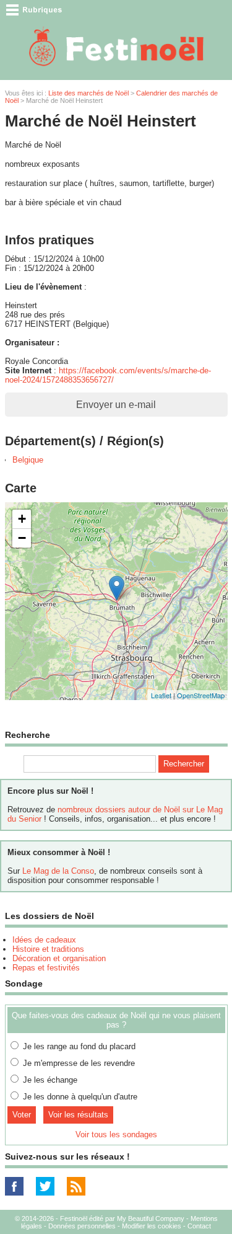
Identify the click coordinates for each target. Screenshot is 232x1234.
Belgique (27, 459)
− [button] (22, 538)
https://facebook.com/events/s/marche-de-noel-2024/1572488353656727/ (108, 375)
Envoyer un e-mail (116, 404)
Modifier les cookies (151, 1226)
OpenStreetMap (201, 695)
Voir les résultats (78, 1114)
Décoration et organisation (59, 958)
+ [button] (22, 518)
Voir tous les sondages (116, 1134)
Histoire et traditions (48, 949)
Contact (199, 1226)
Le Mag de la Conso (58, 871)
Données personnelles (82, 1226)
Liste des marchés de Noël (88, 93)
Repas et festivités (46, 967)
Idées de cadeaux (44, 939)
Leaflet (161, 695)
